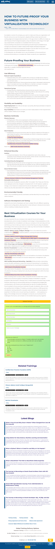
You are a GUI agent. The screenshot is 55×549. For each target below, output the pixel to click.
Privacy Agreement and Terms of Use (17, 520)
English (31, 1)
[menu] (53, 1)
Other (8, 342)
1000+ (8, 351)
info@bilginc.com (23, 540)
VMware (15, 232)
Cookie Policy (33, 545)
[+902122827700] (50, 541)
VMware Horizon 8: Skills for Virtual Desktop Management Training (24, 178)
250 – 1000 (9, 350)
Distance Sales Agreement (36, 520)
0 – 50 (8, 347)
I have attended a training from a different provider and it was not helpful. (24, 340)
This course (8, 257)
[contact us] (50, 544)
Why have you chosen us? (12, 337)
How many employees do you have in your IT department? (19, 345)
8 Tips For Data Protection (15, 137)
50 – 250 (9, 348)
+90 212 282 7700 (32, 540)
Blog (10, 27)
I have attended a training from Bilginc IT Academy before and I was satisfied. (25, 339)
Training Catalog (12, 517)
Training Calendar (23, 517)
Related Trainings (27, 301)
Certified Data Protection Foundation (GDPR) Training (23, 143)
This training (27, 244)
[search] (47, 1)
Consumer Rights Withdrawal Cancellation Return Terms (22, 523)
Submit (9, 355)
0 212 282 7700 (41, 1)
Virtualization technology (26, 65)
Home (5, 27)
